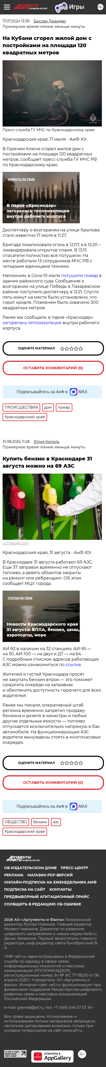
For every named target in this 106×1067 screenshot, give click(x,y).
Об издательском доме (30, 868)
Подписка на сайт (24, 889)
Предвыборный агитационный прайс (46, 896)
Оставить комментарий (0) (53, 368)
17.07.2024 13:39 (16, 21)
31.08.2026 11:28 (16, 441)
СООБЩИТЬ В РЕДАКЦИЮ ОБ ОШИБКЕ (42, 904)
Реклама (13, 875)
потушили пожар (80, 275)
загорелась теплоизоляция (33, 322)
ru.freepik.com (16, 543)
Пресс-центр (74, 868)
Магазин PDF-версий (50, 875)
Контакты (60, 889)
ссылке (73, 664)
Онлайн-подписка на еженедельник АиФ (50, 882)
